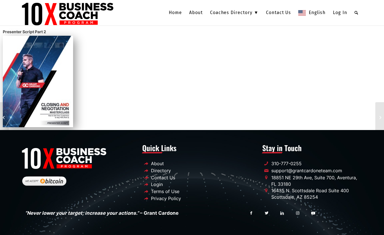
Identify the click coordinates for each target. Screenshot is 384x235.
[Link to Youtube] (313, 212)
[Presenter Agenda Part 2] (4, 117)
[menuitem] (175, 12)
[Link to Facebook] (251, 212)
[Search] (356, 12)
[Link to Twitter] (266, 212)
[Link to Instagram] (297, 212)
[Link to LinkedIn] (282, 212)
